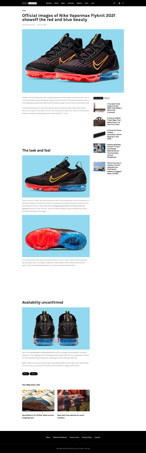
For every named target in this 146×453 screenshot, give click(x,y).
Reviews (106, 98)
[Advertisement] (56, 131)
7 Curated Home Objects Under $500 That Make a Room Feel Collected (114, 108)
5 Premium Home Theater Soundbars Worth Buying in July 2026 (114, 134)
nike (25, 374)
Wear (24, 10)
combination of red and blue (41, 352)
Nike (24, 363)
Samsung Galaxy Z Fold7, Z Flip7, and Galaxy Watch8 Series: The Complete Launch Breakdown (114, 151)
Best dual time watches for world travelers (70, 416)
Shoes (34, 374)
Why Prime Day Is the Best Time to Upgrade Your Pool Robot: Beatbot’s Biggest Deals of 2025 (114, 168)
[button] (73, 61)
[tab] (98, 98)
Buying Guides (98, 98)
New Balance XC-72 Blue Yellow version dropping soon (38, 416)
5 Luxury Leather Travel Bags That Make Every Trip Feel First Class (114, 121)
